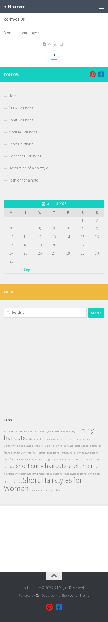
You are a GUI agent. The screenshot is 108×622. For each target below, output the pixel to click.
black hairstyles (42, 431)
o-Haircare (14, 6)
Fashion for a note (23, 180)
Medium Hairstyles (23, 131)
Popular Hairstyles (35, 459)
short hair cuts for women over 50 (33, 474)
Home (13, 95)
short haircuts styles (64, 474)
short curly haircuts (41, 466)
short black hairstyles (81, 459)
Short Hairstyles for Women (43, 484)
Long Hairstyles (21, 119)
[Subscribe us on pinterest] (92, 74)
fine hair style (23, 446)
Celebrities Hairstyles (25, 156)
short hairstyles (13, 482)
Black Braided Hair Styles (18, 431)
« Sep (25, 269)
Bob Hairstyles (60, 431)
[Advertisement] (54, 367)
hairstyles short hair (49, 452)
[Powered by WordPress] (37, 595)
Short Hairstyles (21, 144)
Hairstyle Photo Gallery (76, 446)
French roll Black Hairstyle (47, 446)
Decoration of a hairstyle (28, 168)
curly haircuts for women (40, 439)
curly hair (74, 431)
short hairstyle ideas (88, 474)
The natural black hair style (45, 490)
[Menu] (101, 6)
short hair (80, 466)
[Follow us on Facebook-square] (101, 74)
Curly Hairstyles (21, 107)
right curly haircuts (58, 459)
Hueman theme (78, 595)
